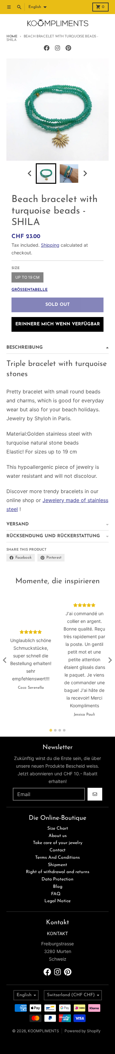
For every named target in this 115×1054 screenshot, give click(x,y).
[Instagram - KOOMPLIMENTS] (57, 48)
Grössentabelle (30, 290)
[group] (46, 173)
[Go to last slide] (30, 173)
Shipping (50, 245)
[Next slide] (84, 173)
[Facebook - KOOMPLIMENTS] (46, 48)
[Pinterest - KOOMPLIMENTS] (68, 48)
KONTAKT (57, 933)
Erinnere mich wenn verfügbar (57, 324)
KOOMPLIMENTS (43, 1030)
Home (11, 36)
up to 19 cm (27, 277)
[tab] (51, 730)
